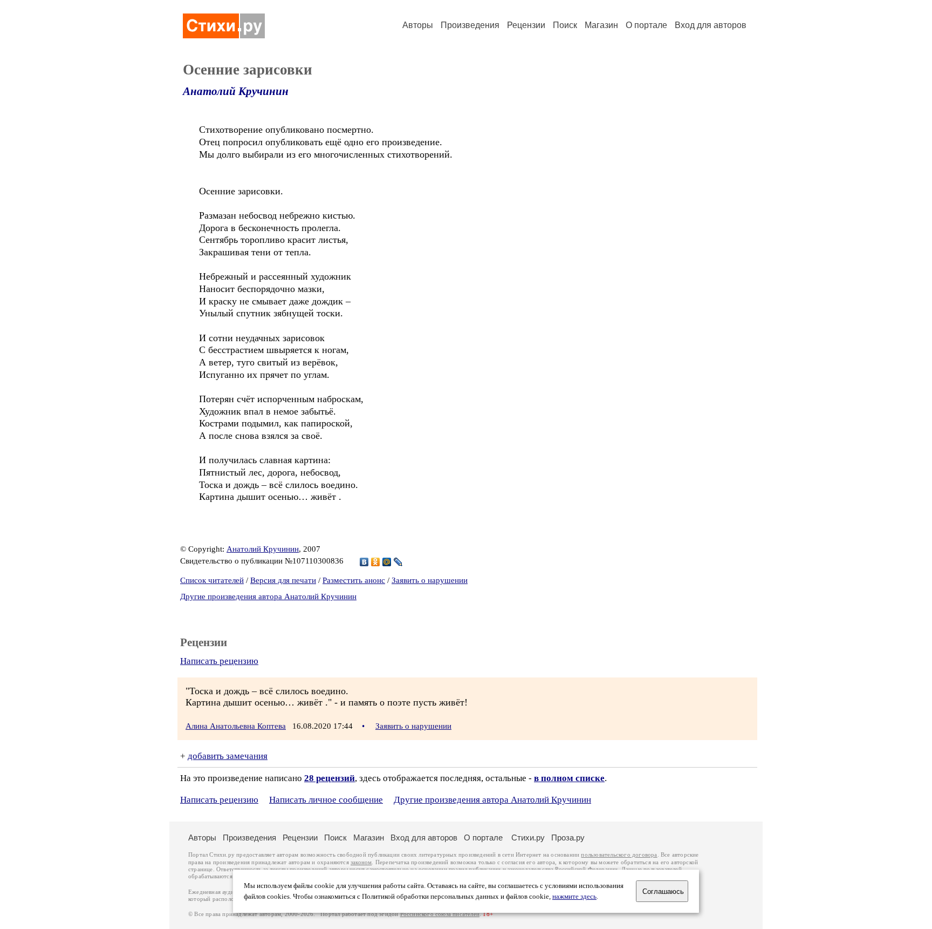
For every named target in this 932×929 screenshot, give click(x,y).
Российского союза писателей (439, 914)
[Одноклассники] (375, 562)
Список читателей (212, 580)
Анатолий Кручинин (236, 91)
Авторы (417, 25)
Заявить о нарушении (430, 580)
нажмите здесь (574, 896)
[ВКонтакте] (364, 562)
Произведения (470, 25)
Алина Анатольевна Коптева (236, 726)
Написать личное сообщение (326, 800)
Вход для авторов (710, 25)
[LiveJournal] (398, 562)
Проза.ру (568, 837)
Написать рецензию (219, 661)
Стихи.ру (528, 837)
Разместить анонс (354, 580)
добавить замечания (228, 756)
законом (361, 862)
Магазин (601, 25)
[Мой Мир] (387, 562)
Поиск (565, 25)
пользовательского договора (619, 855)
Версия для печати (283, 580)
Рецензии (526, 25)
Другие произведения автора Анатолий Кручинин (268, 596)
